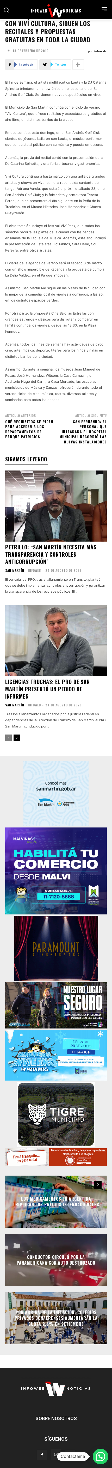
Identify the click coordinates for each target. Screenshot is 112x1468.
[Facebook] (42, 1455)
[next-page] (17, 738)
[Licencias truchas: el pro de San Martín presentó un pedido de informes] (56, 640)
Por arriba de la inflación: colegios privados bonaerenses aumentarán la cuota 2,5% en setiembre (56, 1318)
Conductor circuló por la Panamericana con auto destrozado (56, 1260)
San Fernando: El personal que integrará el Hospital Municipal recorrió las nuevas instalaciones (83, 431)
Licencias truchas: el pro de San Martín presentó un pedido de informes (47, 689)
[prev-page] (8, 738)
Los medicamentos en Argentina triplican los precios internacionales (56, 1202)
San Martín (14, 570)
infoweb (100, 51)
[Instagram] (56, 1455)
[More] (78, 64)
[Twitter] (70, 1455)
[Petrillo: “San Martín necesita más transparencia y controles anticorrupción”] (56, 506)
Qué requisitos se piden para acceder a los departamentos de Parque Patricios (29, 429)
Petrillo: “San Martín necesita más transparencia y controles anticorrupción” (50, 554)
